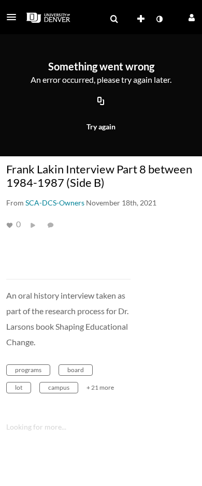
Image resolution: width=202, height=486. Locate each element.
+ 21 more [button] (100, 387)
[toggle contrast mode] (159, 19)
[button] (14, 17)
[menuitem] (114, 19)
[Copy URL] (101, 102)
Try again (101, 126)
